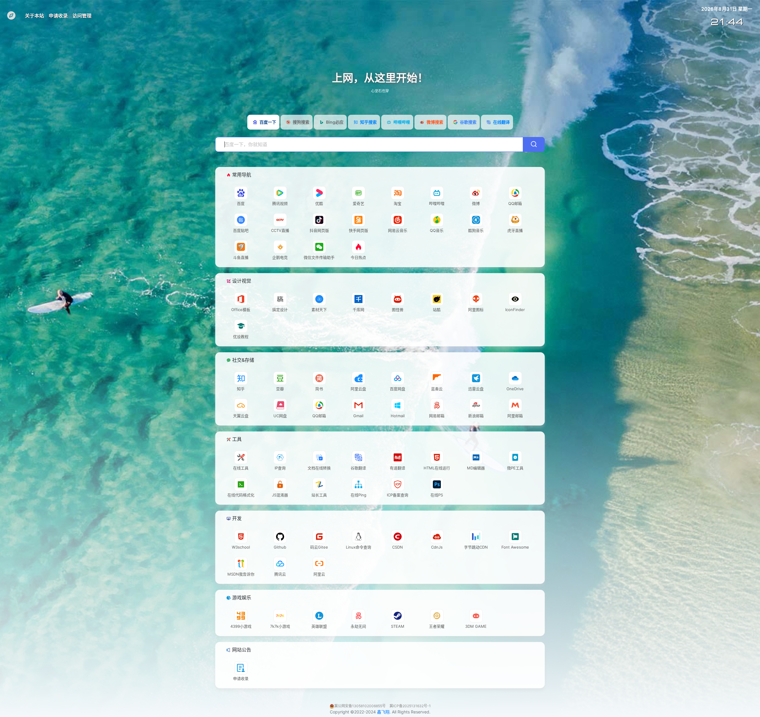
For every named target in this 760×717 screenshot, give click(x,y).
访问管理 (81, 16)
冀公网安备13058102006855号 (360, 706)
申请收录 (58, 16)
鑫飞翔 (383, 711)
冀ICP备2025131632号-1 (410, 706)
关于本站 (34, 16)
